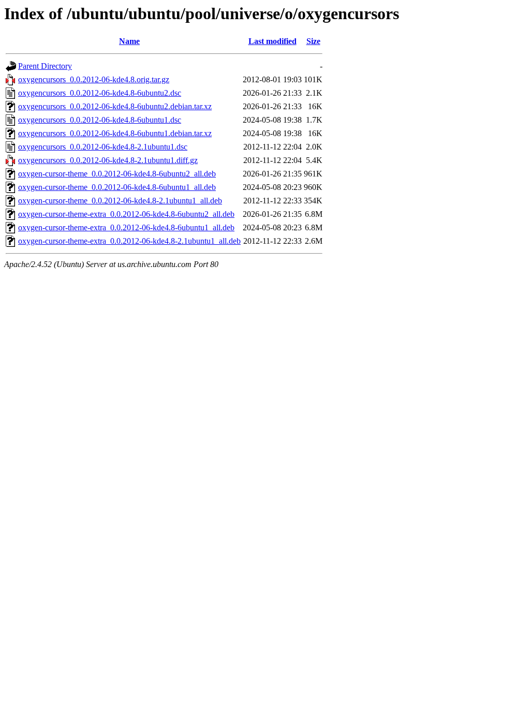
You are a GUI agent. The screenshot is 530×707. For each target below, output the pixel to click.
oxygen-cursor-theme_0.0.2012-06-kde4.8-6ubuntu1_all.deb (117, 187)
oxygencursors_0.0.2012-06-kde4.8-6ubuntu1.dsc (99, 119)
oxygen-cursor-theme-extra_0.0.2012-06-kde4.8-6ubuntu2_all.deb (126, 214)
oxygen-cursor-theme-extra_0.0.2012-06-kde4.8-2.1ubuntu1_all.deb (129, 241)
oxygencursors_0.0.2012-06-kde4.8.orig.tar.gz (93, 79)
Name (129, 41)
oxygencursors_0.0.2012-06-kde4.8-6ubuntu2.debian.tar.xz (115, 106)
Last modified (272, 41)
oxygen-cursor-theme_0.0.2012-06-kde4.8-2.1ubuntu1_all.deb (120, 200)
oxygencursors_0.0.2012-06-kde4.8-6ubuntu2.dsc (99, 93)
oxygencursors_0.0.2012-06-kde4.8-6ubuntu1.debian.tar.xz (115, 133)
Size (313, 41)
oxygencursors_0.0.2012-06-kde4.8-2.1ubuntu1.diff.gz (108, 160)
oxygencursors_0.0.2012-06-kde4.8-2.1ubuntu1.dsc (102, 146)
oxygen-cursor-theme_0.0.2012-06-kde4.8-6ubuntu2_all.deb (117, 173)
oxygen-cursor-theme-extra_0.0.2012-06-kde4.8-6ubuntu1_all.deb (126, 227)
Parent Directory (45, 66)
